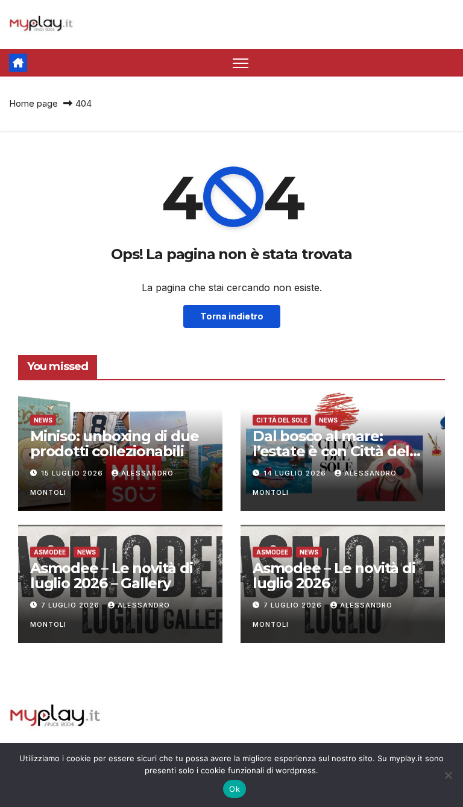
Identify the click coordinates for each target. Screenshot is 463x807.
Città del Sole (281, 420)
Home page (33, 103)
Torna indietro (231, 316)
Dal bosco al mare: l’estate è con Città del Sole (331, 451)
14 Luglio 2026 (296, 473)
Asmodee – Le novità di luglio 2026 (334, 575)
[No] (448, 775)
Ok (234, 789)
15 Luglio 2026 (73, 473)
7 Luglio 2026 (71, 605)
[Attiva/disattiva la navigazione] (241, 63)
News (43, 420)
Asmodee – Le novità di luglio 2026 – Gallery (111, 575)
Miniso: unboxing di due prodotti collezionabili (114, 443)
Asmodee (50, 552)
